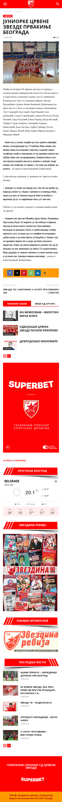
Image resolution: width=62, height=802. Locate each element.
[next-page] (9, 356)
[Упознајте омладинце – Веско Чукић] (10, 721)
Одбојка (18, 11)
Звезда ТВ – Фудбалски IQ (36, 702)
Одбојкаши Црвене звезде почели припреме (39, 328)
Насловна (7, 11)
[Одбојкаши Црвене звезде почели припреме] (10, 330)
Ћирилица (20, 460)
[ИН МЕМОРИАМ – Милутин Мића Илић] (10, 316)
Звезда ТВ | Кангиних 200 (17, 291)
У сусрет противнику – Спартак (45, 291)
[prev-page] (5, 356)
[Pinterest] (24, 273)
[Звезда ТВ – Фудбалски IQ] (10, 706)
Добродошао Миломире (39, 341)
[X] (17, 273)
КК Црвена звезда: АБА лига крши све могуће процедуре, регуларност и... (38, 690)
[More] (45, 273)
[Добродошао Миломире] (10, 345)
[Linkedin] (38, 273)
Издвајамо (9, 319)
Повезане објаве (17, 303)
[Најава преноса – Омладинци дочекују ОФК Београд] (10, 676)
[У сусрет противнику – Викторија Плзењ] (10, 735)
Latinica (7, 460)
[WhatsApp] (31, 273)
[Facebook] (10, 273)
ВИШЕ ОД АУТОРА (45, 303)
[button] (5, 4)
